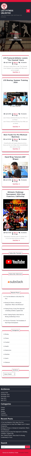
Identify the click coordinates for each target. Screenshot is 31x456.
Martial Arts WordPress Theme (15, 452)
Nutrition (7, 354)
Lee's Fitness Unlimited (7, 11)
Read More (15, 72)
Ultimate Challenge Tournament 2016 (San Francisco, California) (15, 194)
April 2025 (4, 400)
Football (7, 342)
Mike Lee (15, 62)
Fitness (7, 338)
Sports (6, 358)
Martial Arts (8, 350)
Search (27, 447)
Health (7, 346)
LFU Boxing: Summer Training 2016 (15, 81)
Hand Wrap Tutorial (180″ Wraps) (15, 158)
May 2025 (3, 398)
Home (15, 32)
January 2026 (4, 392)
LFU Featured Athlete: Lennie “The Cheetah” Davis (15, 59)
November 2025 (5, 396)
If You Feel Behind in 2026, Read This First (12, 422)
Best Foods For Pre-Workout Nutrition (15, 136)
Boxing (7, 334)
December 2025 (5, 394)
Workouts (7, 362)
